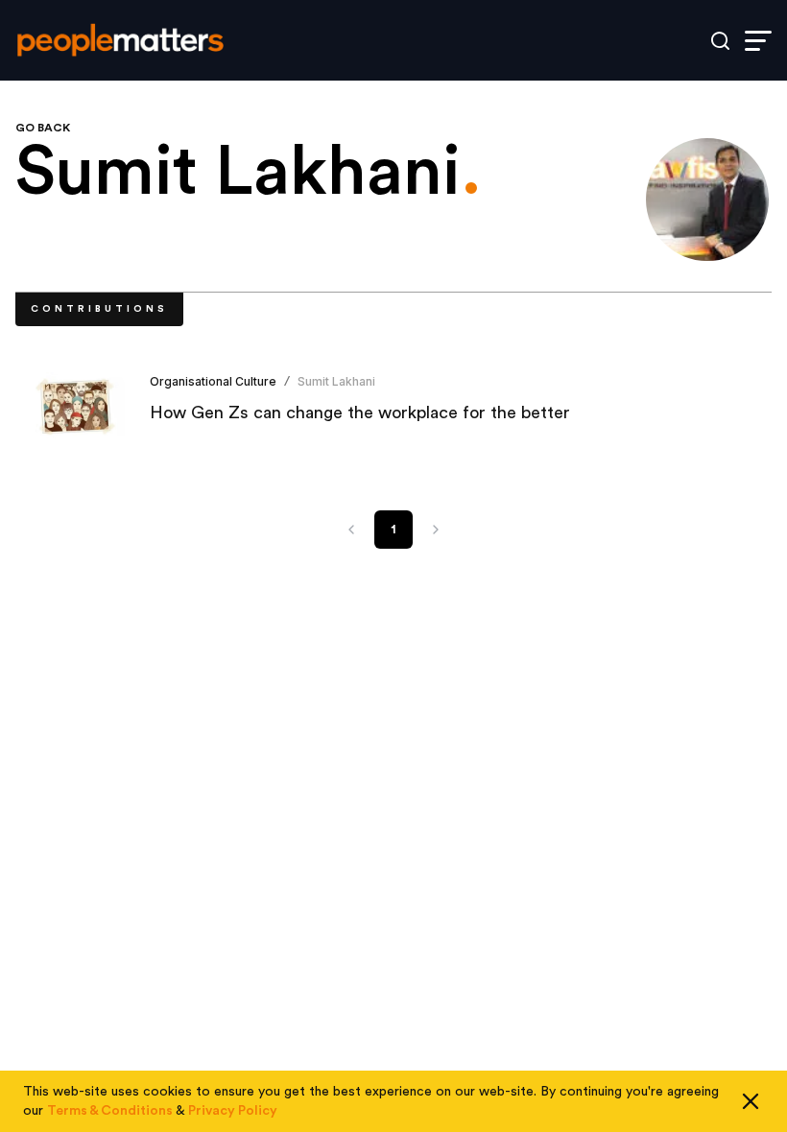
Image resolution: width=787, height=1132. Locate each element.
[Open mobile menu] (758, 41)
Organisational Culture (213, 381)
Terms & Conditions (110, 1111)
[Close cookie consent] (750, 1101)
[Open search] (720, 41)
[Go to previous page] (351, 529)
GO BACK (42, 127)
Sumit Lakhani (336, 381)
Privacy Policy (232, 1111)
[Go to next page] (436, 529)
